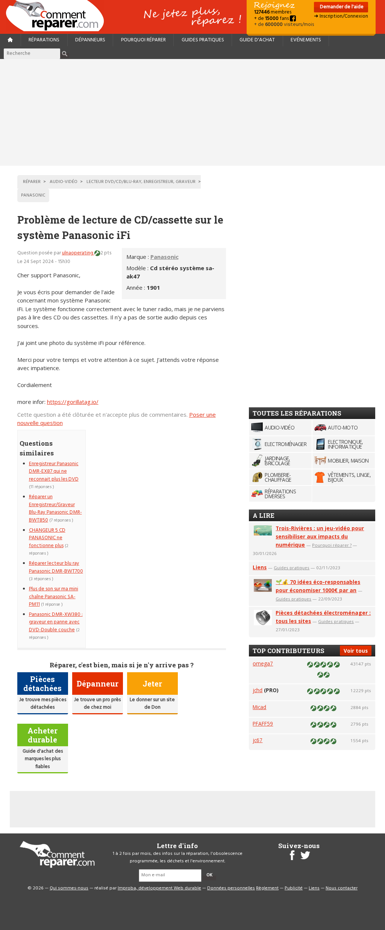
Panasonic (164, 256)
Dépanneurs (90, 40)
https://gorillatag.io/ (73, 401)
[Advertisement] (192, 112)
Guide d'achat (257, 40)
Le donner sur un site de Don (152, 703)
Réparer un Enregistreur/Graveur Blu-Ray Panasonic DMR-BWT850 (55, 508)
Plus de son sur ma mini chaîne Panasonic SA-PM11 (53, 596)
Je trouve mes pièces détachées (42, 703)
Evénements (306, 40)
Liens (260, 567)
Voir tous (356, 650)
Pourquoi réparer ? (332, 545)
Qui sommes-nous (69, 888)
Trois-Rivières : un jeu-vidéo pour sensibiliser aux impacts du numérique (320, 536)
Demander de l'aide (341, 7)
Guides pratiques (203, 40)
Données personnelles (231, 888)
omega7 (263, 663)
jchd (257, 690)
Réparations (44, 40)
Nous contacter (342, 888)
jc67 (257, 740)
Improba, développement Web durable (159, 888)
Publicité (294, 888)
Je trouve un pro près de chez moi (97, 703)
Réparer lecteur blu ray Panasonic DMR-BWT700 (56, 567)
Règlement (267, 888)
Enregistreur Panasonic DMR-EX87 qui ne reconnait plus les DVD (54, 471)
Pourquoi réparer (143, 40)
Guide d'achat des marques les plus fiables (43, 759)
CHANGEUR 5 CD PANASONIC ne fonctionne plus (47, 538)
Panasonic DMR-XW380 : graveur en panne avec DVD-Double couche (56, 622)
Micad (259, 707)
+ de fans (272, 19)
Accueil (58, 15)
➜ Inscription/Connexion (341, 16)
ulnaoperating (78, 253)
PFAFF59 (263, 723)
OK (209, 875)
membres (272, 12)
